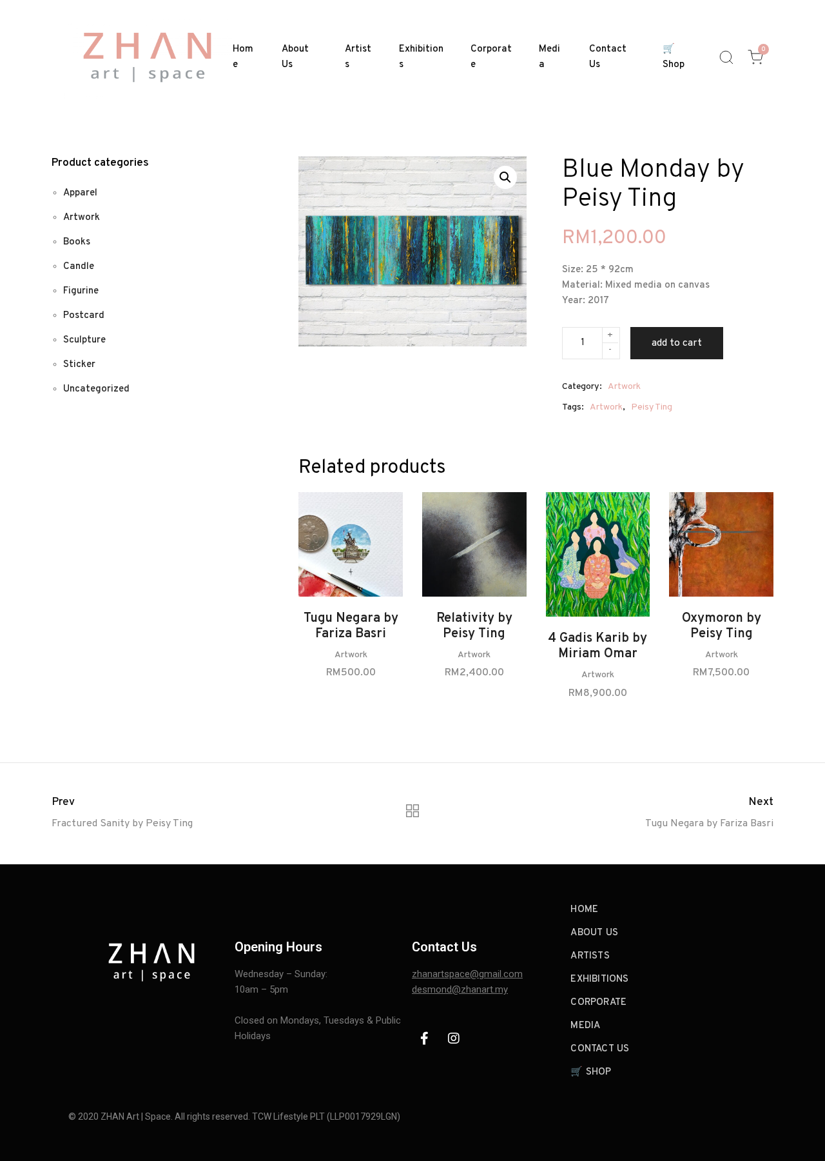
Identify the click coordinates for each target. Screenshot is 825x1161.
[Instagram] (454, 1038)
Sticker (79, 365)
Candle (78, 267)
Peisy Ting (651, 407)
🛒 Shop (673, 57)
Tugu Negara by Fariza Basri (351, 626)
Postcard (83, 316)
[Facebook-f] (425, 1038)
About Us (295, 57)
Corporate (491, 57)
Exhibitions (421, 57)
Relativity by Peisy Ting (474, 626)
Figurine (81, 291)
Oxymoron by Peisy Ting (721, 626)
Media (549, 57)
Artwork (624, 386)
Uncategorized (96, 389)
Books (76, 242)
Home (243, 57)
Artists (358, 57)
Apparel (80, 193)
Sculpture (84, 340)
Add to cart (677, 343)
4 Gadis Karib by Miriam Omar (597, 646)
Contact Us (607, 57)
